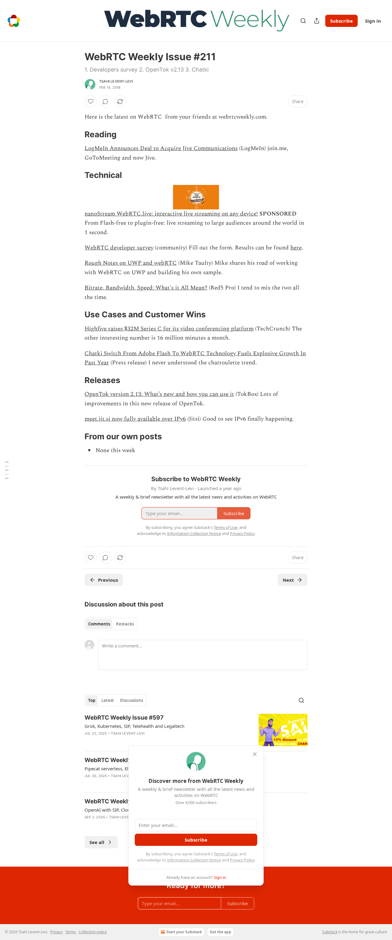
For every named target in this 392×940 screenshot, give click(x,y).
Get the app (220, 931)
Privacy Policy (242, 860)
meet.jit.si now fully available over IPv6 (135, 419)
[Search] (303, 21)
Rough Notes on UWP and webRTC (131, 263)
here (296, 247)
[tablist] (111, 624)
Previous (108, 580)
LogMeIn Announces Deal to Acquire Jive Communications (161, 148)
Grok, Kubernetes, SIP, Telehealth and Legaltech (134, 726)
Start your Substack (184, 931)
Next (288, 580)
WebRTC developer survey (119, 247)
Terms (70, 931)
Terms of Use (225, 854)
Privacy (56, 931)
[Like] (91, 101)
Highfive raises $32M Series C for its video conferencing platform (169, 328)
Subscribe (341, 21)
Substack (329, 931)
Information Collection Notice (194, 860)
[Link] (76, 134)
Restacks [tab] (125, 624)
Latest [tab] (107, 700)
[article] (196, 730)
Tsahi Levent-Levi (116, 81)
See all (96, 842)
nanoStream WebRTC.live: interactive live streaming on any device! (171, 213)
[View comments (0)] (105, 101)
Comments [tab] (99, 624)
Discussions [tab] (131, 700)
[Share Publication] (317, 21)
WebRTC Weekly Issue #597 (124, 717)
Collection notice (93, 931)
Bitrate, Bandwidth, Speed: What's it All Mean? (146, 287)
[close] (255, 754)
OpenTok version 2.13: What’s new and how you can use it (159, 394)
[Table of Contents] (6, 470)
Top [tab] (91, 700)
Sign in (373, 21)
